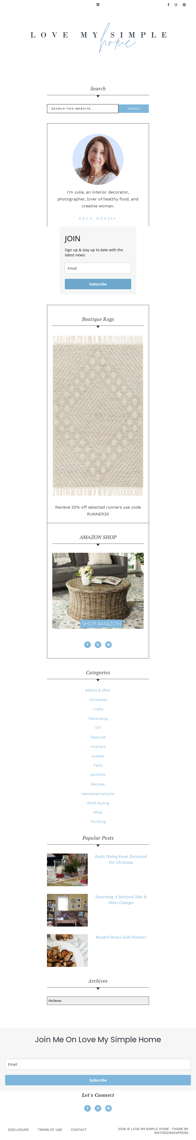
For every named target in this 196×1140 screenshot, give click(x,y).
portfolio (97, 775)
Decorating (98, 718)
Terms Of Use (50, 1130)
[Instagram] (98, 644)
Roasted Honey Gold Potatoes (121, 937)
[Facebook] (168, 5)
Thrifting (98, 822)
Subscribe (97, 284)
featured (98, 737)
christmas (98, 700)
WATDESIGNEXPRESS (171, 1133)
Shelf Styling (98, 803)
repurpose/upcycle (97, 793)
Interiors (98, 747)
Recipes (98, 784)
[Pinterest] (184, 5)
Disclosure (18, 1130)
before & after (97, 690)
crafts (98, 709)
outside (97, 756)
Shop (97, 812)
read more (95, 218)
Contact (79, 1130)
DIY (98, 728)
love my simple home (150, 1129)
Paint (98, 765)
